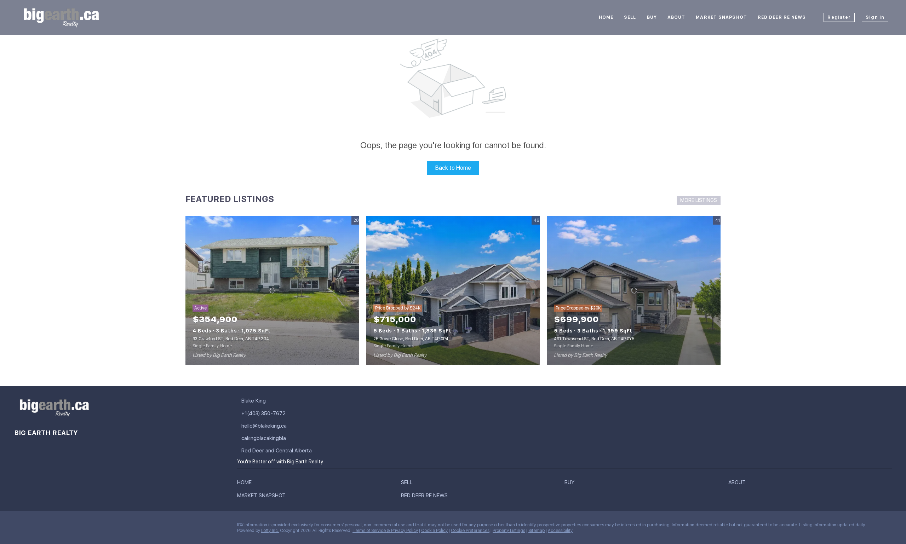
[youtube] (76, 526)
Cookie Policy (434, 530)
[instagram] (62, 526)
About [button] (676, 17)
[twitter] (47, 526)
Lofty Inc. (270, 530)
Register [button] (839, 17)
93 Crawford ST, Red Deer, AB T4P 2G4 (231, 338)
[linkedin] (33, 526)
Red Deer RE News (782, 17)
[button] (246, 484)
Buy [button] (652, 17)
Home (606, 17)
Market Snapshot (721, 17)
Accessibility (560, 530)
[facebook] (19, 526)
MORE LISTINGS (698, 200)
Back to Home (453, 167)
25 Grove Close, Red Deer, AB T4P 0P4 (410, 338)
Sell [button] (630, 17)
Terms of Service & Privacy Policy (385, 530)
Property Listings (509, 530)
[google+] (90, 526)
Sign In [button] (875, 17)
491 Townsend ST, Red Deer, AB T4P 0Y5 (594, 338)
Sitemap (536, 530)
